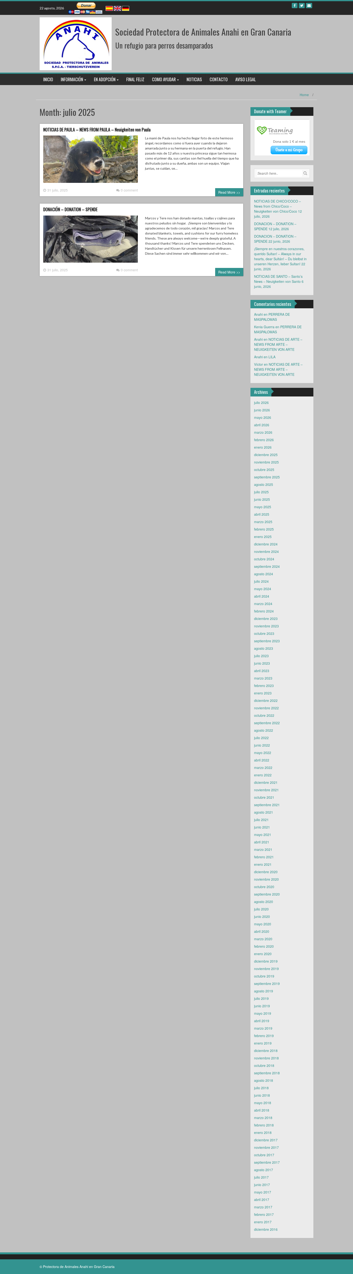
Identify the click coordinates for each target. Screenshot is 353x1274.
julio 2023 (261, 655)
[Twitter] (302, 5)
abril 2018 (261, 1110)
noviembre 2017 (266, 1147)
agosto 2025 (263, 484)
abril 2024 (261, 596)
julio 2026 (261, 402)
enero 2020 (263, 953)
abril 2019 (261, 1020)
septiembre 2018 (267, 1072)
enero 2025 (263, 536)
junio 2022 (262, 745)
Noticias (194, 79)
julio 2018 (261, 1087)
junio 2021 (262, 827)
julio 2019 (261, 998)
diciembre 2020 (266, 871)
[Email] (309, 5)
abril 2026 (261, 424)
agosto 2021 (263, 812)
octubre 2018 (264, 1065)
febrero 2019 (264, 1035)
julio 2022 (261, 737)
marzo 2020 (263, 938)
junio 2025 (262, 499)
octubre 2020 (264, 886)
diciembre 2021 (266, 782)
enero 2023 (263, 693)
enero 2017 (263, 1221)
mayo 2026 (262, 417)
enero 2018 (263, 1132)
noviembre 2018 (266, 1058)
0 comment (129, 190)
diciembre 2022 (266, 700)
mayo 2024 (262, 588)
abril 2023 (261, 670)
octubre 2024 (264, 559)
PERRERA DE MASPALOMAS (272, 317)
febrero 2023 (264, 685)
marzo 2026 (263, 432)
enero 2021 (263, 864)
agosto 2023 (263, 648)
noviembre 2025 (266, 462)
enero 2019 (263, 1043)
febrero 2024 (264, 611)
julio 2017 (261, 1177)
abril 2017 (261, 1199)
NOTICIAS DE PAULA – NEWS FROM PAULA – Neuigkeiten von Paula (97, 129)
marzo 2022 (263, 767)
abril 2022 (261, 760)
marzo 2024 (263, 603)
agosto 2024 (263, 573)
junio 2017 (262, 1184)
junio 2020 (262, 916)
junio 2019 (262, 1005)
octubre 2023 (264, 633)
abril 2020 (261, 931)
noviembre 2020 (266, 879)
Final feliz (135, 79)
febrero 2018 (264, 1125)
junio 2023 (262, 663)
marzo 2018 (263, 1117)
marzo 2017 (263, 1207)
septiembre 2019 (267, 983)
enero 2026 (263, 447)
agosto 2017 (263, 1169)
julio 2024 (261, 581)
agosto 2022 (263, 730)
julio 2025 (261, 491)
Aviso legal (245, 79)
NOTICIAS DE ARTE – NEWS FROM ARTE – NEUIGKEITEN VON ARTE (278, 344)
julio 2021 (261, 819)
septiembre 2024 (267, 566)
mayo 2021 (262, 834)
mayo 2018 (262, 1102)
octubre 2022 (264, 715)
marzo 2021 (263, 849)
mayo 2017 (262, 1192)
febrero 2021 (264, 856)
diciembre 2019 (266, 961)
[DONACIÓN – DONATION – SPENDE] (90, 241)
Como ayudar (164, 79)
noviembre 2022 (266, 707)
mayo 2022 (262, 752)
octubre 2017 (264, 1154)
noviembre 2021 (266, 789)
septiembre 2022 (267, 722)
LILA (271, 356)
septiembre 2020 (267, 894)
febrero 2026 (264, 439)
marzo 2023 (263, 678)
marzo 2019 (263, 1028)
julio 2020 (261, 909)
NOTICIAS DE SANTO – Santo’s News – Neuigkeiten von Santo (278, 279)
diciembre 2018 (266, 1050)
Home (304, 94)
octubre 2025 (264, 469)
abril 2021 (261, 842)
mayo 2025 (262, 506)
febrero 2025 (264, 529)
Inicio (48, 79)
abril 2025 (261, 514)
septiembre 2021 (267, 804)
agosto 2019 (263, 991)
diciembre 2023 (266, 618)
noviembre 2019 (266, 968)
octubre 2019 (264, 976)
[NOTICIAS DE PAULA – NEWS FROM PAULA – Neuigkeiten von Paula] (90, 161)
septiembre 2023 (267, 640)
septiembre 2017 (267, 1162)
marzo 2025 (263, 521)
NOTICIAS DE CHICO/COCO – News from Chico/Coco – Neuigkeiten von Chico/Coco (277, 206)
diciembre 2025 (266, 454)
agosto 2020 (263, 901)
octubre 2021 (264, 797)
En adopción (105, 79)
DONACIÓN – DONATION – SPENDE (70, 209)
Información (72, 79)
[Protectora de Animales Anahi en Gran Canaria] (76, 43)
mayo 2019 (262, 1013)
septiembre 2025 (267, 477)
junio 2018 (262, 1095)
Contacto (219, 79)
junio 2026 (262, 410)
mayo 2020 (262, 923)
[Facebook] (295, 5)
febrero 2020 (264, 946)
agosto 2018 (263, 1080)
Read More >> (229, 192)
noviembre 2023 (266, 626)
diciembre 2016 (266, 1229)
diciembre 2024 (266, 544)
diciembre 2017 (266, 1140)
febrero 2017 (264, 1214)
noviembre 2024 (266, 551)
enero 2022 (263, 775)
